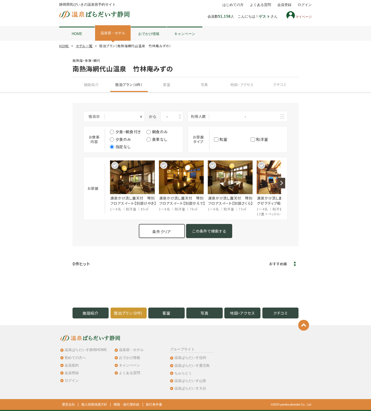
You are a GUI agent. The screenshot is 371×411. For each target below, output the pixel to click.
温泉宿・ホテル (112, 33)
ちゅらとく (183, 373)
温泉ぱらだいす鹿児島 (192, 365)
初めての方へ (75, 358)
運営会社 (68, 404)
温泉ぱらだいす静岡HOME (86, 350)
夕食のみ (123, 139)
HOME (77, 34)
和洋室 (262, 139)
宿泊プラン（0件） (129, 84)
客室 (167, 84)
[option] (134, 185)
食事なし (160, 139)
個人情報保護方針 (94, 404)
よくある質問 (260, 5)
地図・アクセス (242, 84)
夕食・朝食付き (128, 131)
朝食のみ (160, 131)
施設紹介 (91, 84)
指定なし (123, 146)
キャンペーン (184, 34)
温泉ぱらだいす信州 (190, 358)
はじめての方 (233, 5)
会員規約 (72, 365)
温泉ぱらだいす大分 (190, 388)
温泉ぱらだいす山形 (190, 381)
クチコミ (280, 84)
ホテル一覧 (84, 45)
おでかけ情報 (148, 34)
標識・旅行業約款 (127, 404)
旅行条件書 (154, 404)
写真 (204, 84)
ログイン (305, 5)
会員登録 (284, 5)
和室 (223, 139)
